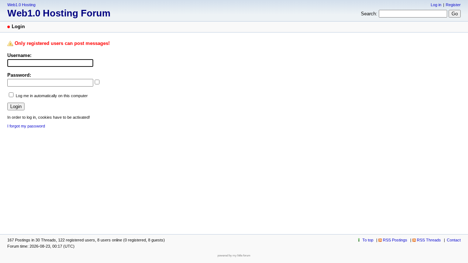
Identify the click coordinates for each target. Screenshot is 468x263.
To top (367, 240)
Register (453, 5)
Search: (369, 13)
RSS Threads (429, 240)
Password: (19, 75)
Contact (454, 240)
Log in (436, 5)
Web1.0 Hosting (21, 5)
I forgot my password (26, 126)
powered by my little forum (234, 255)
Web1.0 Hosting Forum (58, 13)
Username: (19, 55)
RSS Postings (395, 240)
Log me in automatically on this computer (52, 96)
